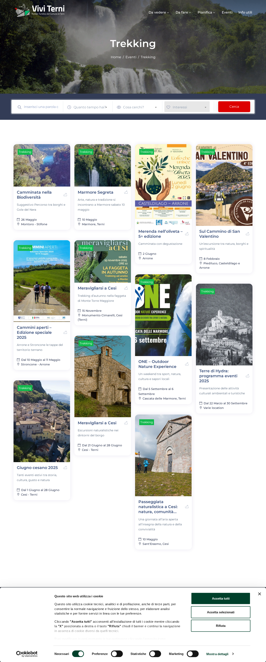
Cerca (234, 107)
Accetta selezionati (220, 612)
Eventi (227, 12)
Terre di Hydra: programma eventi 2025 (218, 376)
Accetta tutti (221, 598)
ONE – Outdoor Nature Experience (157, 364)
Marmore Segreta (95, 192)
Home (116, 57)
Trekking (25, 152)
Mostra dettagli (217, 654)
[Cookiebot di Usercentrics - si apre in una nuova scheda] (27, 654)
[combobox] (92, 106)
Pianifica (205, 12)
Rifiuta (220, 625)
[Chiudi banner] (259, 594)
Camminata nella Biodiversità (34, 195)
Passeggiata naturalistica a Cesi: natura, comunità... (158, 506)
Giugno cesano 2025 (37, 467)
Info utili (245, 12)
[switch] (117, 653)
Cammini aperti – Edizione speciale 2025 (34, 332)
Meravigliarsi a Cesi (97, 288)
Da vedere (157, 12)
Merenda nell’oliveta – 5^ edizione (160, 234)
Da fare (182, 12)
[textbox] (92, 107)
